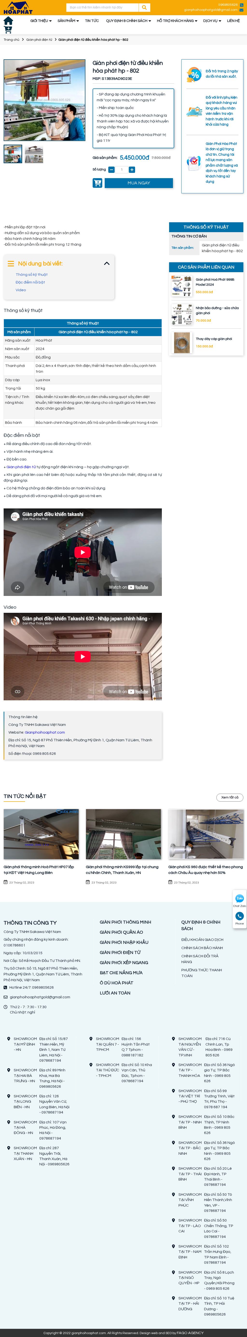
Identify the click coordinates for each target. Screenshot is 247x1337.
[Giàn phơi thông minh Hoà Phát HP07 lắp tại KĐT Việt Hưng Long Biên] (41, 834)
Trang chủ (11, 39)
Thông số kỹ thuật (32, 275)
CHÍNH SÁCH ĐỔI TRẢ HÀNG (200, 959)
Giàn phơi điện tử (39, 39)
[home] (18, 7)
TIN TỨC (92, 21)
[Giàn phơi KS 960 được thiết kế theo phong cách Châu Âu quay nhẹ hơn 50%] (205, 834)
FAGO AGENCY (190, 1333)
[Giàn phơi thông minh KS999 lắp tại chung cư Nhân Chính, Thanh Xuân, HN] (123, 834)
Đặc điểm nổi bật (30, 282)
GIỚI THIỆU (39, 21)
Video (21, 290)
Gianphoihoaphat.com (45, 732)
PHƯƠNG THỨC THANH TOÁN (201, 973)
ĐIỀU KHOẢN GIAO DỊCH (202, 940)
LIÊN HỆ (233, 21)
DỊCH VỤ (210, 21)
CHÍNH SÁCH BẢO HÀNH (202, 948)
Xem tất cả (229, 797)
